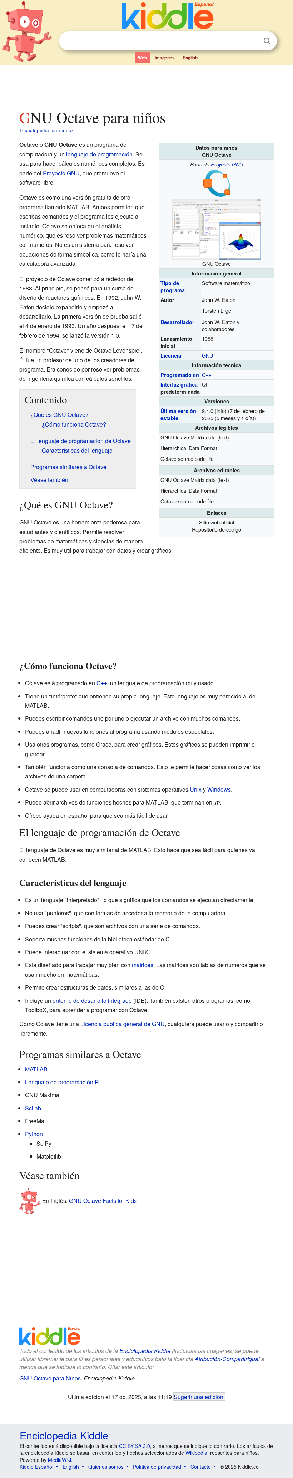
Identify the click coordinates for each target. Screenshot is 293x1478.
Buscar (266, 41)
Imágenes (165, 57)
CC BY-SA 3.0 (134, 1445)
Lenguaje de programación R (62, 1082)
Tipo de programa (172, 286)
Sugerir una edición (198, 1396)
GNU (207, 355)
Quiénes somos (106, 1466)
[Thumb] (216, 229)
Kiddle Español (36, 1466)
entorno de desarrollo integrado (92, 1000)
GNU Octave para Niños (50, 1378)
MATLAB (36, 1069)
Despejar (252, 41)
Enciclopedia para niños (47, 130)
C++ (206, 374)
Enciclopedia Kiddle (144, 1351)
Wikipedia (196, 1452)
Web (142, 57)
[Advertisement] (146, 85)
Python (34, 1134)
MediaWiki (59, 1459)
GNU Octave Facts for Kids (103, 1200)
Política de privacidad (157, 1466)
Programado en (179, 374)
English (190, 57)
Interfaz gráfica (179, 384)
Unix (196, 789)
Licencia (170, 355)
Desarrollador (177, 321)
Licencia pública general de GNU (122, 1024)
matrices (142, 965)
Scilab (33, 1108)
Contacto (200, 1466)
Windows (219, 789)
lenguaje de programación (99, 154)
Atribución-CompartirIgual (227, 1359)
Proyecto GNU (227, 164)
